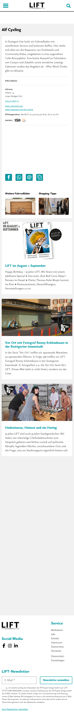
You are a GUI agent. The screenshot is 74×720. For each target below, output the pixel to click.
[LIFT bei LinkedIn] (16, 646)
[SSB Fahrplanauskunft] (17, 120)
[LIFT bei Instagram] (10, 646)
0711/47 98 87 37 (12, 101)
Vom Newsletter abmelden (15, 709)
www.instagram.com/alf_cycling (19, 110)
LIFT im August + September (25, 266)
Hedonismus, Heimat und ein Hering (31, 428)
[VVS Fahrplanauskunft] (24, 120)
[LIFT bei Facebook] (4, 646)
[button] (8, 177)
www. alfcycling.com (14, 106)
